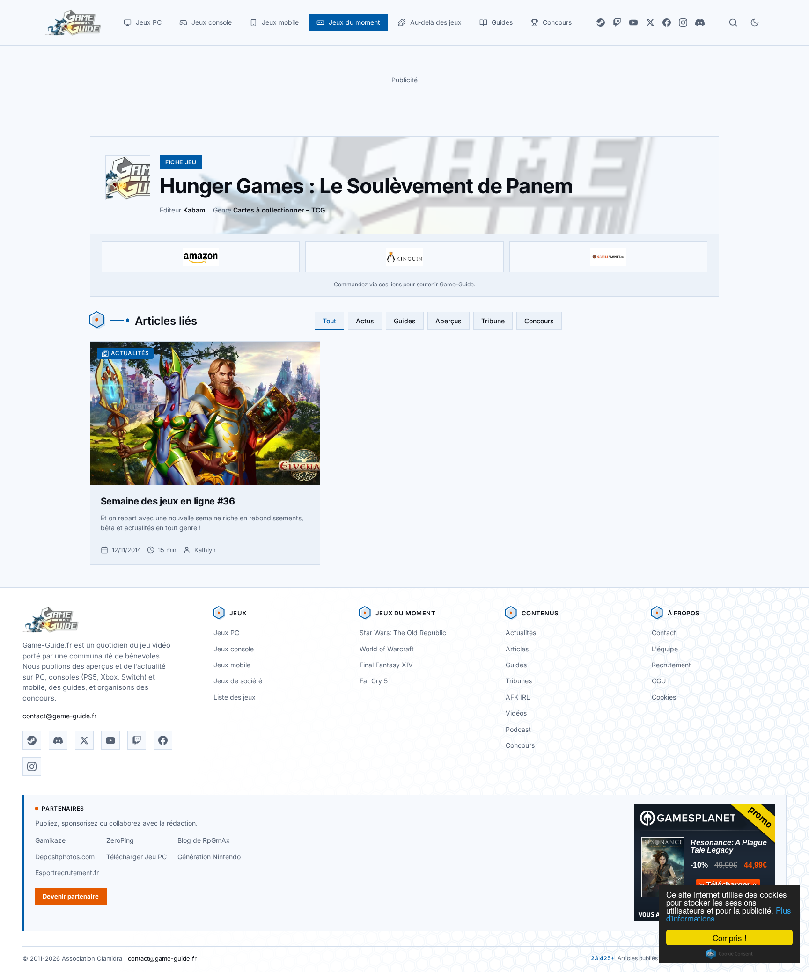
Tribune (493, 321)
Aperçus (448, 321)
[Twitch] (617, 22)
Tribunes (519, 681)
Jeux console (233, 649)
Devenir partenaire (71, 896)
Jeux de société (237, 681)
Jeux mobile (231, 665)
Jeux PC (226, 632)
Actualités (521, 632)
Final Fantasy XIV (386, 665)
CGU (659, 681)
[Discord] (699, 22)
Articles (517, 649)
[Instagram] (683, 22)
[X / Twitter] (650, 22)
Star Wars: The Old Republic (403, 632)
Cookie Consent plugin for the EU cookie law (729, 954)
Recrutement (671, 665)
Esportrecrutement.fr (67, 873)
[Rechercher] (733, 22)
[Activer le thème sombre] (754, 22)
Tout (329, 321)
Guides (405, 321)
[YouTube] (633, 22)
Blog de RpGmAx (203, 840)
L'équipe (665, 649)
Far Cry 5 (374, 681)
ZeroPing (120, 840)
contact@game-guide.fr (59, 716)
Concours (539, 321)
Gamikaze (50, 840)
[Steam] (600, 22)
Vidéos (516, 713)
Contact (664, 632)
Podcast (518, 729)
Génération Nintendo (209, 857)
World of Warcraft (387, 649)
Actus (365, 321)
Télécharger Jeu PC (136, 857)
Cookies (664, 697)
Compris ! (730, 937)
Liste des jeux (234, 697)
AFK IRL (518, 697)
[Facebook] (666, 22)
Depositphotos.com (65, 857)
